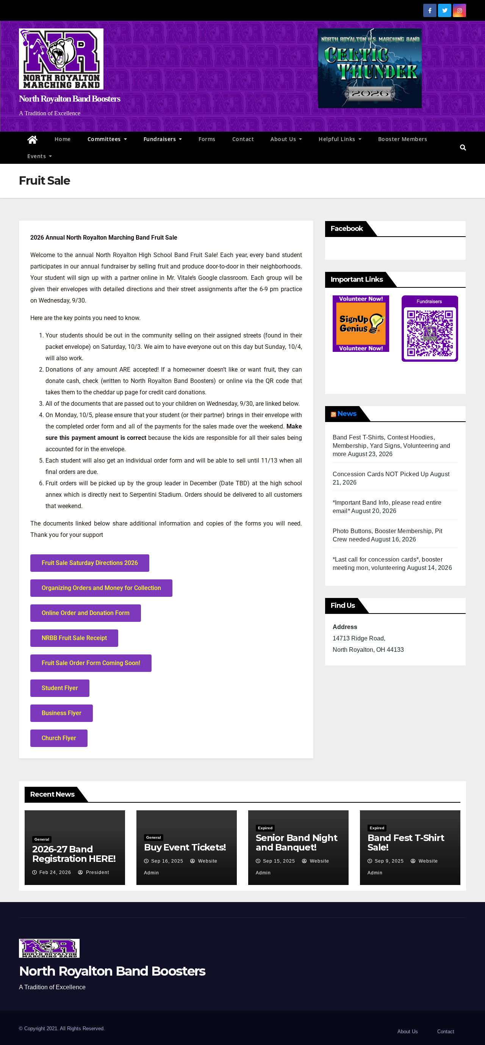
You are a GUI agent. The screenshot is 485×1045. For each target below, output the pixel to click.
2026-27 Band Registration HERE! (73, 854)
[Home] (32, 140)
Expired (265, 828)
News (347, 414)
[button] (463, 147)
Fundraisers (161, 139)
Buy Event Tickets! (184, 847)
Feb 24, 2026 (55, 872)
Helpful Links (338, 139)
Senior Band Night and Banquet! (296, 842)
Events (37, 156)
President (96, 872)
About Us (284, 139)
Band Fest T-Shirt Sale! (406, 842)
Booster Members (402, 139)
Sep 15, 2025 (279, 861)
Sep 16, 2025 (167, 861)
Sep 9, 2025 (389, 861)
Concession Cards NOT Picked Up (381, 474)
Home (63, 139)
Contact (243, 139)
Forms (207, 139)
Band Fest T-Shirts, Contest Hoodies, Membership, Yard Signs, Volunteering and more (392, 445)
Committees (105, 139)
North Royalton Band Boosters (69, 99)
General (41, 839)
